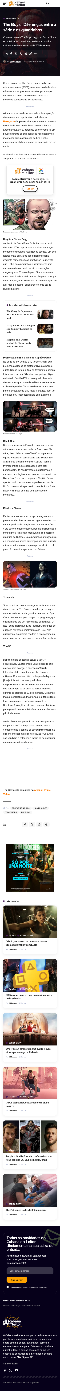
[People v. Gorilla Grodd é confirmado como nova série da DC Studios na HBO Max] (30, 1136)
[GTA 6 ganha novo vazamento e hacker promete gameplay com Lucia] (30, 922)
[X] (10, 1370)
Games (12, 935)
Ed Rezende (13, 949)
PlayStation (26, 935)
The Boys (26, 812)
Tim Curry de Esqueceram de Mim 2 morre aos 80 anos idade (20, 314)
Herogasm (9, 121)
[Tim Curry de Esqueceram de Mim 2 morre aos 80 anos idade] (45, 314)
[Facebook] (5, 1370)
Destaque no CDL (21, 808)
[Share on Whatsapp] (21, 53)
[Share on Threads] (46, 824)
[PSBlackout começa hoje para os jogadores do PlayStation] (30, 975)
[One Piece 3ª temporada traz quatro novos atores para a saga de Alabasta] (30, 1029)
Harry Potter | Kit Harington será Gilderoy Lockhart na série (21, 329)
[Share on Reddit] (26, 53)
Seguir (30, 188)
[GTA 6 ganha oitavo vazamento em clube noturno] (30, 1083)
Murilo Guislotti (15, 61)
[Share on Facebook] (11, 53)
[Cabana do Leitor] (17, 3)
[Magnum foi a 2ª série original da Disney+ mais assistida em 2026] (45, 343)
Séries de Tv (12, 18)
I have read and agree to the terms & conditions (28, 1287)
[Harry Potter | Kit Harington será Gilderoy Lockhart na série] (45, 329)
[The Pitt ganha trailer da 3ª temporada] (30, 1190)
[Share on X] (16, 53)
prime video (11, 812)
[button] (6, 3)
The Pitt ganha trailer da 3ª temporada (26, 1210)
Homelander (40, 808)
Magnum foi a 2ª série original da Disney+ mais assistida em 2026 (19, 343)
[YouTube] (16, 1370)
